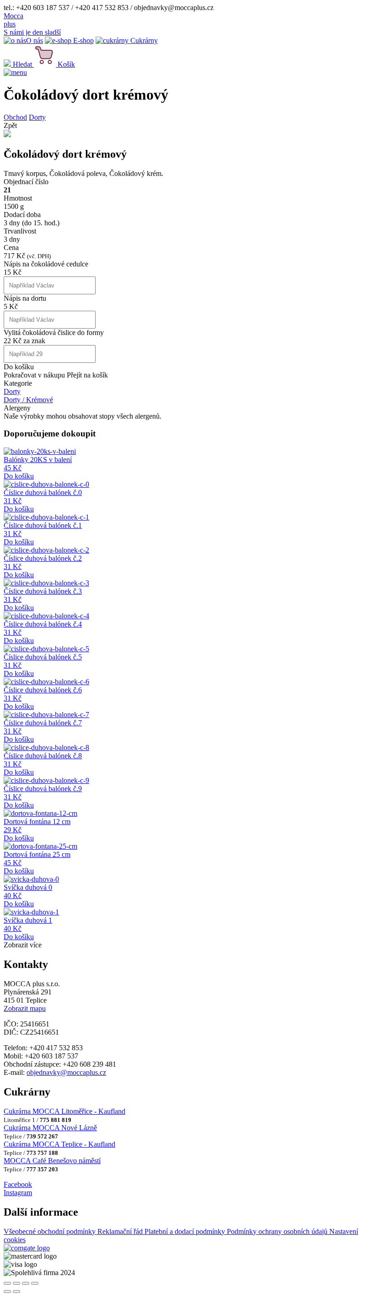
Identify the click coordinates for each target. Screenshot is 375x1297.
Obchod (15, 117)
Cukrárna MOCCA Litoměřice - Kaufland (64, 1111)
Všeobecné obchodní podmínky (50, 1231)
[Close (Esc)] (7, 1283)
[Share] (16, 1283)
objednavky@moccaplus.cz (66, 1072)
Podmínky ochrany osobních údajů (278, 1231)
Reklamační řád (121, 1231)
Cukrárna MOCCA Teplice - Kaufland (59, 1144)
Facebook (18, 1184)
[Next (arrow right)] (16, 1291)
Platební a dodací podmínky (186, 1231)
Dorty (37, 117)
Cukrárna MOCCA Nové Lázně (50, 1128)
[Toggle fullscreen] (25, 1283)
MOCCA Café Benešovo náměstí (52, 1160)
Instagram (18, 1192)
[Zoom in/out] (34, 1283)
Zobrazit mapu (25, 1008)
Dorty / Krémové (28, 400)
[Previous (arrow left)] (7, 1291)
